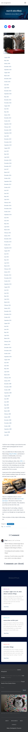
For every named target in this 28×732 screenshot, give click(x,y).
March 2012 (7, 302)
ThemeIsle (19, 728)
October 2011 (7, 317)
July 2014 (6, 217)
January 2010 (7, 380)
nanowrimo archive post (11, 620)
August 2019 (7, 148)
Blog (21, 720)
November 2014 (7, 208)
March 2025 (7, 75)
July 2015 (6, 190)
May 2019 (6, 154)
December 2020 (7, 130)
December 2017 (7, 166)
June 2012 (6, 293)
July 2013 (6, 253)
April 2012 (6, 299)
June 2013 (6, 256)
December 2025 (7, 66)
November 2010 (7, 350)
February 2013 (7, 269)
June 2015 (6, 193)
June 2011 (6, 329)
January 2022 (7, 115)
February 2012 (7, 305)
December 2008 (7, 420)
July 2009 (6, 398)
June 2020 (6, 136)
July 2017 (6, 169)
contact (14, 724)
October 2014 (7, 211)
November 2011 (7, 314)
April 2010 (6, 371)
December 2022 (7, 99)
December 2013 (7, 238)
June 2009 (6, 402)
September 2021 (7, 124)
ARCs (21, 461)
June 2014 (6, 220)
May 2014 (6, 223)
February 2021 (7, 127)
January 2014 (7, 235)
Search (2, 687)
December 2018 (7, 160)
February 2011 (7, 341)
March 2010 (7, 374)
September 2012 (7, 284)
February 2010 (7, 377)
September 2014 (7, 214)
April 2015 (6, 199)
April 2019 (6, 157)
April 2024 (6, 87)
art (4, 526)
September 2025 (7, 69)
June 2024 (6, 84)
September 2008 (7, 429)
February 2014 (7, 232)
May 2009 (6, 405)
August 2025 (7, 72)
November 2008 (7, 423)
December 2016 (7, 175)
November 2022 (7, 102)
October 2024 (7, 81)
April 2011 (6, 335)
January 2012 (7, 308)
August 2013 (7, 250)
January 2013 (7, 272)
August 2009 (7, 395)
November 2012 (7, 278)
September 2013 (7, 247)
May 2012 (6, 296)
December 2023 (7, 90)
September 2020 (7, 133)
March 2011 (6, 338)
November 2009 (7, 386)
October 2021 (7, 121)
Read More (6, 606)
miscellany (8, 526)
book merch (14, 720)
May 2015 (6, 196)
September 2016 (7, 181)
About (7, 720)
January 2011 (7, 344)
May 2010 (6, 368)
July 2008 (6, 435)
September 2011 (7, 320)
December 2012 (7, 275)
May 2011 (6, 332)
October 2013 (7, 244)
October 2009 (7, 389)
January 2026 (7, 63)
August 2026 (7, 57)
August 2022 (7, 105)
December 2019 (7, 139)
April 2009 (6, 408)
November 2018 (7, 163)
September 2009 (7, 392)
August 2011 (7, 323)
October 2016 (7, 178)
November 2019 (7, 142)
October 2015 (7, 187)
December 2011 (7, 311)
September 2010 (7, 356)
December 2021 (7, 118)
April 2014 (6, 226)
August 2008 (7, 432)
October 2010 (7, 353)
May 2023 (6, 96)
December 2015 (7, 184)
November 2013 (7, 241)
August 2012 (7, 287)
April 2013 (6, 263)
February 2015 (7, 202)
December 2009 (7, 383)
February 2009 (7, 414)
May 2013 (6, 260)
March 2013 (7, 266)
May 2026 (6, 60)
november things (9, 647)
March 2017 (7, 172)
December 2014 (7, 205)
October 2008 (7, 426)
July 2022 (6, 108)
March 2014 (7, 229)
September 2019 (7, 145)
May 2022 (6, 111)
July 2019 (6, 151)
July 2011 (6, 326)
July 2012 (6, 290)
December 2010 (7, 347)
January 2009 (7, 417)
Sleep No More (13, 453)
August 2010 (7, 359)
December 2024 (7, 78)
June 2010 (6, 365)
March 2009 (7, 411)
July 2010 (6, 362)
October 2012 (7, 281)
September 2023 (7, 93)
